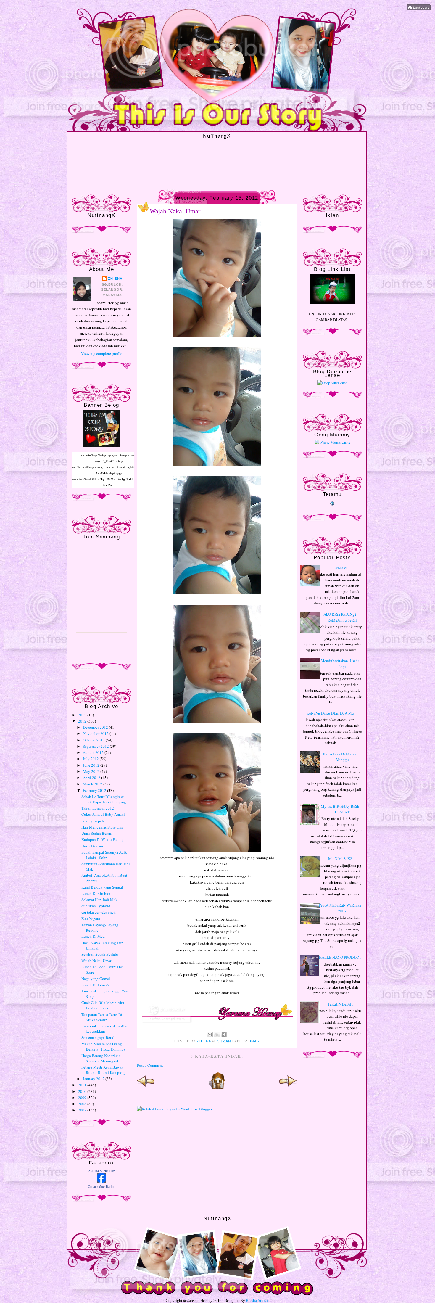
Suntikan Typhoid (95, 905)
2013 (82, 715)
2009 (82, 1097)
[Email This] (210, 1034)
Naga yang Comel (95, 978)
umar (254, 1041)
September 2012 (96, 746)
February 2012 (95, 790)
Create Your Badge (101, 1186)
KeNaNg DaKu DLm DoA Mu (330, 713)
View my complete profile (101, 353)
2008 (82, 1103)
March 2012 (93, 783)
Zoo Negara (90, 918)
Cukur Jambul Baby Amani (103, 814)
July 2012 (91, 758)
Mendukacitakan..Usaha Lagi (340, 663)
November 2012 (96, 733)
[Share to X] (217, 1034)
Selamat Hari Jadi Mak (99, 899)
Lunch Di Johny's (95, 984)
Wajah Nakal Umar (96, 960)
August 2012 (93, 752)
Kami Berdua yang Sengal (102, 887)
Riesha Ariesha (258, 1300)
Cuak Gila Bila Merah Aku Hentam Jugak (102, 1005)
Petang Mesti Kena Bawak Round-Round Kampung (103, 1069)
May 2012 (91, 771)
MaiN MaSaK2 (340, 858)
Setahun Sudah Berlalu (99, 954)
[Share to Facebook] (224, 1034)
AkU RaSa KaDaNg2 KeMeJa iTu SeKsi (340, 617)
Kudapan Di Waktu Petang (102, 839)
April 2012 (92, 777)
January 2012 (94, 1078)
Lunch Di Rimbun (95, 893)
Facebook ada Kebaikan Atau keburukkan (104, 1028)
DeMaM (340, 567)
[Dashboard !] (419, 9)
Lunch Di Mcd (93, 936)
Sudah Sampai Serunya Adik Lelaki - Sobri (104, 855)
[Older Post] (288, 1088)
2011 (82, 1085)
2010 (82, 1091)
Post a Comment (150, 1065)
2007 (82, 1110)
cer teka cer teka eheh (98, 912)
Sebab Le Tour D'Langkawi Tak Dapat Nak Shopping (103, 799)
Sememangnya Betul (98, 1037)
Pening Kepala (93, 820)
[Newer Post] (146, 1088)
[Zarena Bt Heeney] (101, 1181)
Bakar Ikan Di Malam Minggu (340, 757)
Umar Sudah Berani (96, 833)
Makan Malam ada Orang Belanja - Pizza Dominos (103, 1046)
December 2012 (96, 727)
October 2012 (94, 740)
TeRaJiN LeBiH (340, 1004)
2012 (82, 721)
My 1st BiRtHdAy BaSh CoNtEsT (340, 809)
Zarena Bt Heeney (101, 1170)
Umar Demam (92, 846)
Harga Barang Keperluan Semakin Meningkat (101, 1058)
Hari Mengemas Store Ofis (102, 827)
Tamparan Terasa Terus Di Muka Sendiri (101, 1017)
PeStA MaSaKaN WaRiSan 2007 (340, 908)
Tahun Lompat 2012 (97, 808)
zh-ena (115, 278)
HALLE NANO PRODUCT (340, 957)
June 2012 (91, 765)
